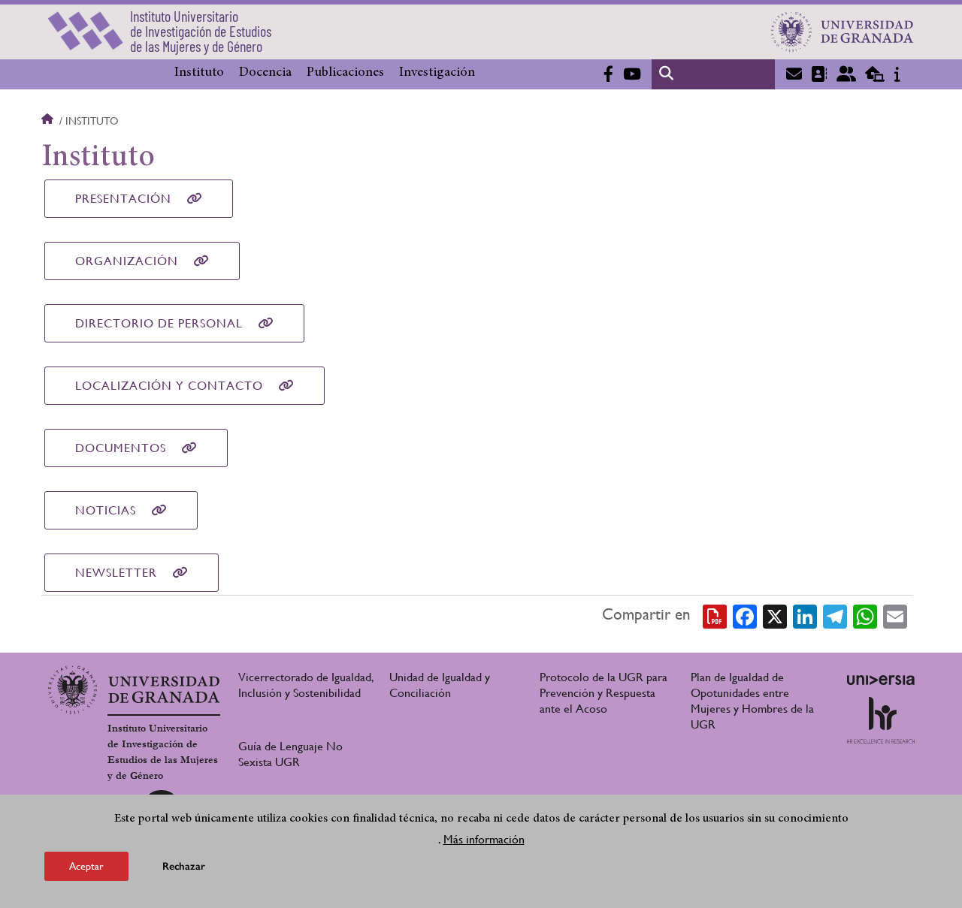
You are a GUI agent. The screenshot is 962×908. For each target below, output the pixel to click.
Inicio (48, 120)
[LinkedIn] (805, 615)
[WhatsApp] (865, 615)
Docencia (265, 73)
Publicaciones (345, 73)
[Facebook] (745, 615)
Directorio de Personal (159, 323)
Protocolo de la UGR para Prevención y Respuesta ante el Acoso (603, 693)
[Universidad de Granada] (842, 31)
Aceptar (86, 866)
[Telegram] (835, 615)
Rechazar (183, 866)
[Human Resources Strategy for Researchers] (881, 720)
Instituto (199, 73)
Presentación (123, 199)
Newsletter (116, 573)
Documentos (120, 448)
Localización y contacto (169, 386)
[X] (775, 615)
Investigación (437, 73)
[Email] (895, 615)
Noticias (105, 510)
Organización (126, 261)
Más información (484, 839)
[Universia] (881, 679)
